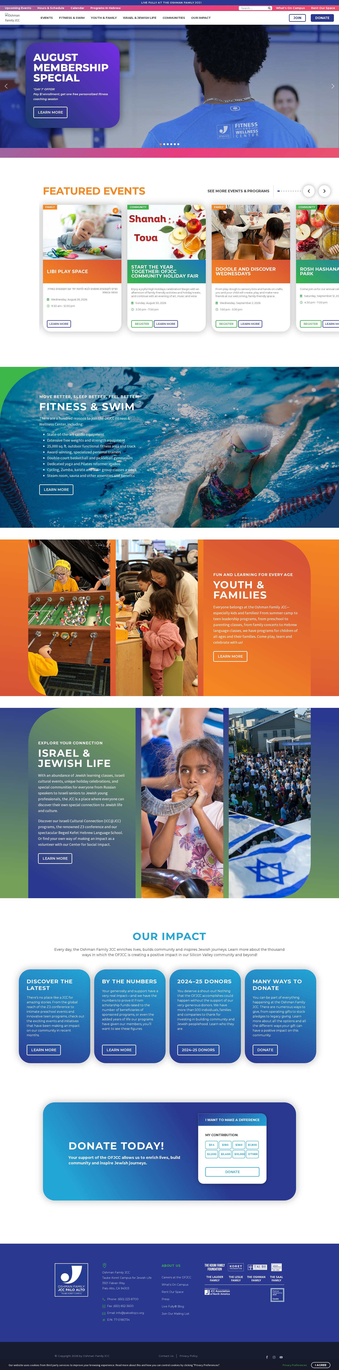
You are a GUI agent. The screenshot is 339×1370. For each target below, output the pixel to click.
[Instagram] (274, 1357)
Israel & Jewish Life (139, 18)
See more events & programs (238, 191)
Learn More (58, 324)
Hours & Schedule (50, 8)
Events (47, 18)
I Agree (320, 1365)
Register (142, 324)
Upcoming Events (18, 8)
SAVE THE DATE (193, 77)
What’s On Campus (290, 8)
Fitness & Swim (72, 18)
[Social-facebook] (267, 1357)
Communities (174, 18)
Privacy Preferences (295, 1365)
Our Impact (201, 18)
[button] (6, 86)
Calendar (77, 8)
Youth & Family (104, 18)
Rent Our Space (323, 8)
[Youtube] (281, 1357)
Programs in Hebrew (105, 8)
